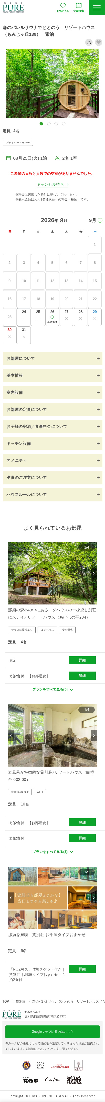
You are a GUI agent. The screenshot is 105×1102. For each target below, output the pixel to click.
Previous (11, 573)
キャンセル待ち (50, 184)
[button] (41, 123)
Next (94, 573)
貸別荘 (20, 1001)
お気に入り (63, 10)
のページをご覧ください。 (53, 1048)
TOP (5, 1001)
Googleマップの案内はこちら (53, 1031)
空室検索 (78, 10)
